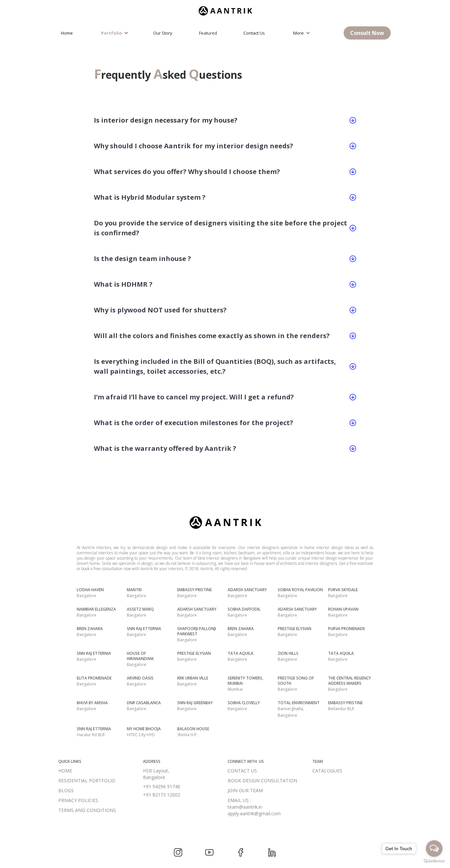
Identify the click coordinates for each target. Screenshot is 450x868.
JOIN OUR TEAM (245, 790)
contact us (254, 33)
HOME (65, 770)
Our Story (162, 33)
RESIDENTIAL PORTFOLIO (86, 780)
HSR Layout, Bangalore (156, 773)
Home (67, 33)
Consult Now (367, 33)
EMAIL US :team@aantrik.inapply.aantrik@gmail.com (254, 807)
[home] (225, 9)
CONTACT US (242, 770)
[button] (116, 33)
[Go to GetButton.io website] (434, 861)
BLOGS (66, 790)
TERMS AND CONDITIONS (87, 810)
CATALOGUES (327, 770)
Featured (208, 33)
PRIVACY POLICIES (78, 800)
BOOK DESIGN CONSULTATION (262, 780)
